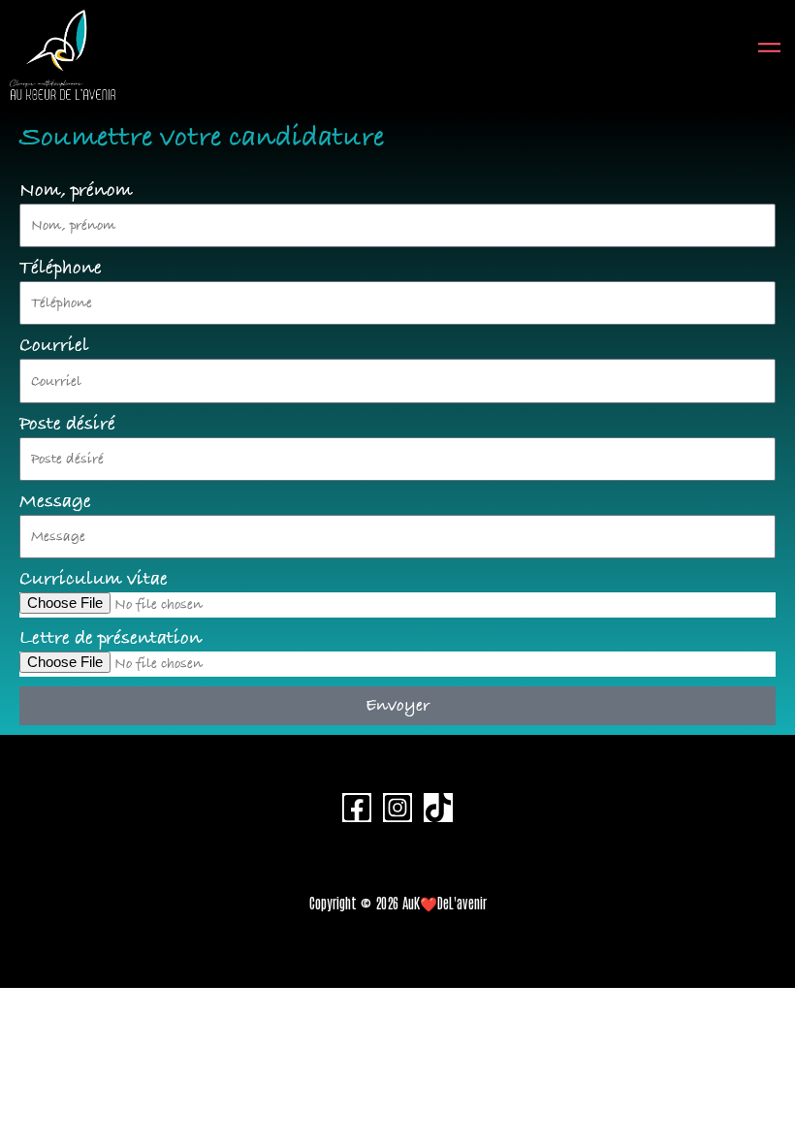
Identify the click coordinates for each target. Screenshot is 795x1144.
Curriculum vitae (93, 579)
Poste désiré (67, 424)
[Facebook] (356, 807)
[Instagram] (397, 807)
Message (55, 502)
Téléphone (60, 268)
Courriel (54, 346)
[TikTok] (438, 807)
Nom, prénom (76, 191)
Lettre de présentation (110, 639)
